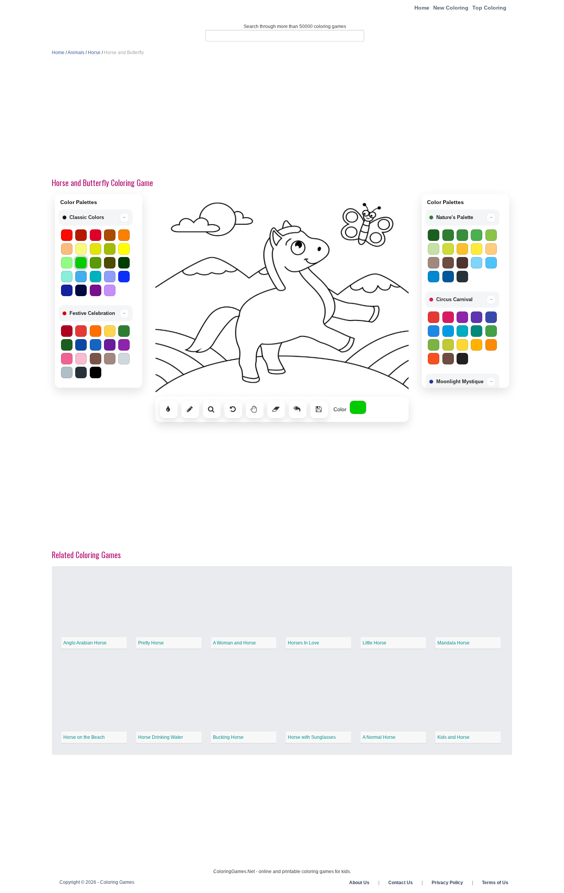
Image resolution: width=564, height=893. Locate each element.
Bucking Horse (228, 737)
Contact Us (400, 882)
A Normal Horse (379, 737)
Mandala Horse (453, 643)
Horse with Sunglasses (312, 737)
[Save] (319, 409)
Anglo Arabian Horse (85, 643)
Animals (76, 52)
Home (421, 8)
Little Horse (374, 643)
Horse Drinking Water (160, 737)
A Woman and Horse (234, 643)
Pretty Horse (151, 643)
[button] (96, 217)
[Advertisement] (282, 117)
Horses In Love (303, 643)
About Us (359, 882)
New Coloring (450, 8)
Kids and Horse (453, 737)
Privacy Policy (447, 882)
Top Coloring (489, 8)
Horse (94, 52)
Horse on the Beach (84, 737)
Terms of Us (495, 882)
